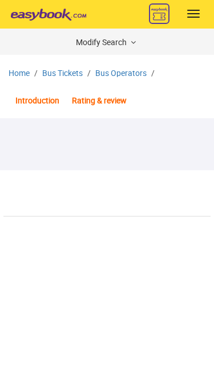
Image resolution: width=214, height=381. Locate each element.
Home (19, 73)
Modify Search (102, 42)
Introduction (37, 101)
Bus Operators (121, 73)
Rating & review (99, 101)
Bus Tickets (62, 73)
